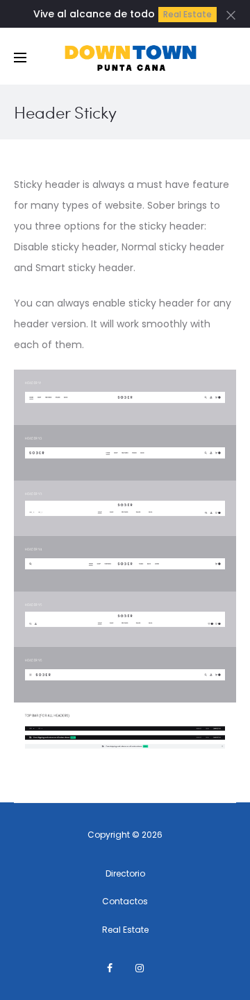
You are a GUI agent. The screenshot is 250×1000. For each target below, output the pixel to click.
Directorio (125, 873)
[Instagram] (139, 968)
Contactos (125, 901)
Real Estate (187, 14)
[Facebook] (109, 968)
